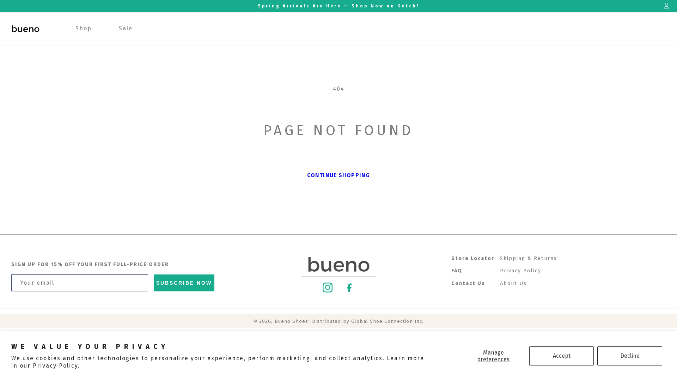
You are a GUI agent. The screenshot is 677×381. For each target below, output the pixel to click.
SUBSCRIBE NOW (184, 283)
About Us (513, 283)
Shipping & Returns (528, 258)
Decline (630, 355)
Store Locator (472, 258)
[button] (83, 28)
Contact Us (468, 283)
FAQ (456, 271)
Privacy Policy (520, 271)
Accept (562, 355)
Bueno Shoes (291, 321)
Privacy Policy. (56, 365)
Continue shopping (338, 175)
